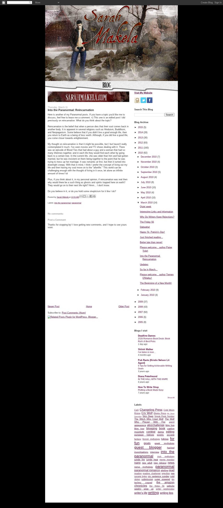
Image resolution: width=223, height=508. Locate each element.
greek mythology (164, 443)
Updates (144, 264)
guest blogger (148, 447)
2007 (141, 312)
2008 (141, 306)
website (170, 486)
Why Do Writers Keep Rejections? (157, 217)
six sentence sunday (158, 476)
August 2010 (147, 177)
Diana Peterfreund (147, 376)
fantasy (137, 439)
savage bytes (140, 476)
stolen (137, 479)
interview (154, 452)
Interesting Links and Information (156, 211)
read (171, 470)
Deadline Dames (146, 335)
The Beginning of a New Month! (156, 283)
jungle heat (152, 459)
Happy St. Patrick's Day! (152, 232)
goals (147, 443)
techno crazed (143, 482)
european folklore (144, 435)
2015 (141, 127)
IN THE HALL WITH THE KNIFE (153, 379)
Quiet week (145, 206)
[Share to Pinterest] (94, 196)
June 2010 (146, 187)
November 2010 (149, 162)
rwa (172, 473)
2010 (141, 152)
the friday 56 (157, 486)
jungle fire (139, 459)
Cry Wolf (147, 413)
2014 (141, 132)
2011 (141, 147)
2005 (141, 322)
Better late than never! (151, 242)
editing (170, 431)
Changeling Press (151, 409)
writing (153, 493)
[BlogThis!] (84, 196)
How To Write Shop (148, 387)
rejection (166, 473)
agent (171, 422)
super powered (162, 479)
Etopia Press (160, 413)
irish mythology (166, 456)
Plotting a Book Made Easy (150, 390)
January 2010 (148, 295)
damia (161, 432)
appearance (140, 425)
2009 (141, 301)
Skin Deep (148, 416)
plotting (164, 470)
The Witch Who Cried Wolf (148, 419)
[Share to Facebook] (91, 196)
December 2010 (149, 156)
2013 (141, 137)
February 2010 (148, 290)
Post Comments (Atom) (74, 312)
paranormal (76, 203)
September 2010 (149, 172)
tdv (173, 479)
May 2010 (146, 192)
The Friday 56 (147, 222)
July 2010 (146, 182)
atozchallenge (155, 425)
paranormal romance (147, 470)
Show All (171, 398)
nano (137, 462)
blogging (151, 428)
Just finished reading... (151, 237)
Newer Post (53, 306)
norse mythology (143, 467)
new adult (147, 463)
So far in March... (148, 269)
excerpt (170, 435)
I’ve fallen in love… (147, 352)
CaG (136, 410)
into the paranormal (62, 203)
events (160, 435)
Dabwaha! (145, 227)
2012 (141, 142)
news (171, 462)
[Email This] (81, 196)
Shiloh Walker (145, 349)
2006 (141, 317)
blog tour (139, 428)
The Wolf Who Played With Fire (154, 420)
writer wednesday (165, 489)
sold (172, 476)
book (162, 428)
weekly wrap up (143, 489)
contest (150, 431)
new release (160, 463)
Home (89, 306)
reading (138, 473)
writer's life (140, 492)
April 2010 (146, 197)
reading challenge (151, 473)
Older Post (123, 306)
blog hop (170, 425)
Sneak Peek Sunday (164, 416)
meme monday (167, 460)
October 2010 (148, 167)
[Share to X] (87, 196)
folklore (164, 439)
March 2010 (147, 202)
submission (147, 479)
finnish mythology (151, 439)
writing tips (166, 492)
